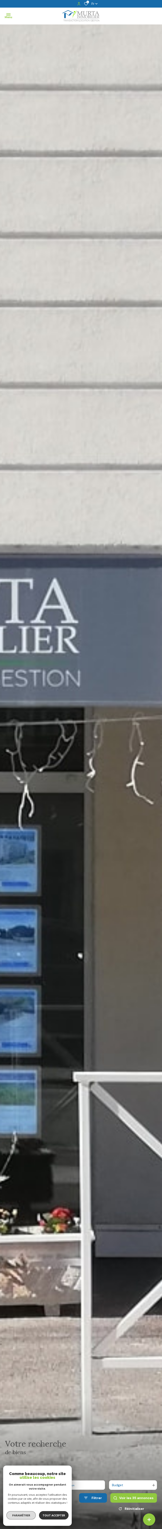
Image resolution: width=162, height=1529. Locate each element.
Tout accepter (54, 1515)
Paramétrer (21, 1515)
